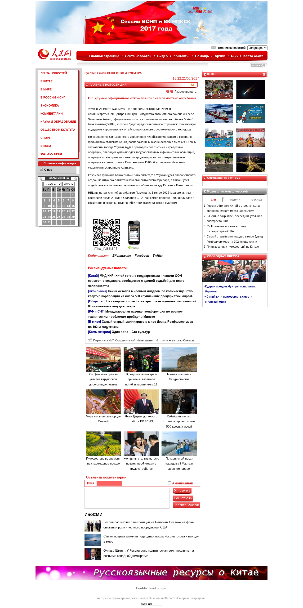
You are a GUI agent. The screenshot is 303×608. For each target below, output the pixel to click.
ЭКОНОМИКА (49, 105)
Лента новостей (138, 56)
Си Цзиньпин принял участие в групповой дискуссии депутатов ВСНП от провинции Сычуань (103, 384)
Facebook (142, 255)
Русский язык (94, 73)
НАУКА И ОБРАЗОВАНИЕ (58, 121)
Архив (220, 56)
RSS (234, 56)
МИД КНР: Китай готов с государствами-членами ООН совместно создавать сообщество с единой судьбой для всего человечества (136, 281)
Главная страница (104, 56)
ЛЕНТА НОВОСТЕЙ (53, 73)
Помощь (202, 56)
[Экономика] (97, 291)
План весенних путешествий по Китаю (233, 246)
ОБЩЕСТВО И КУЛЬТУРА (57, 129)
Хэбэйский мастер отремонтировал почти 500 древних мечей (179, 421)
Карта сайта (253, 56)
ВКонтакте (121, 255)
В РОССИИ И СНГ (52, 97)
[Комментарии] (99, 332)
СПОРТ (45, 137)
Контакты (181, 56)
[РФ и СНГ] (96, 311)
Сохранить (122, 340)
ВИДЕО (45, 146)
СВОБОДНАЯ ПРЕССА (223, 256)
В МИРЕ (46, 89)
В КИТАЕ (46, 81)
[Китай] (93, 275)
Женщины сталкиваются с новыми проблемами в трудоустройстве (141, 463)
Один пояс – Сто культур (131, 332)
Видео (162, 56)
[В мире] (94, 321)
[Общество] (96, 301)
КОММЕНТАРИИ (51, 113)
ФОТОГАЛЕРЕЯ (51, 154)
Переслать (100, 340)
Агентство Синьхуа (182, 340)
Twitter (158, 255)
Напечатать (144, 340)
